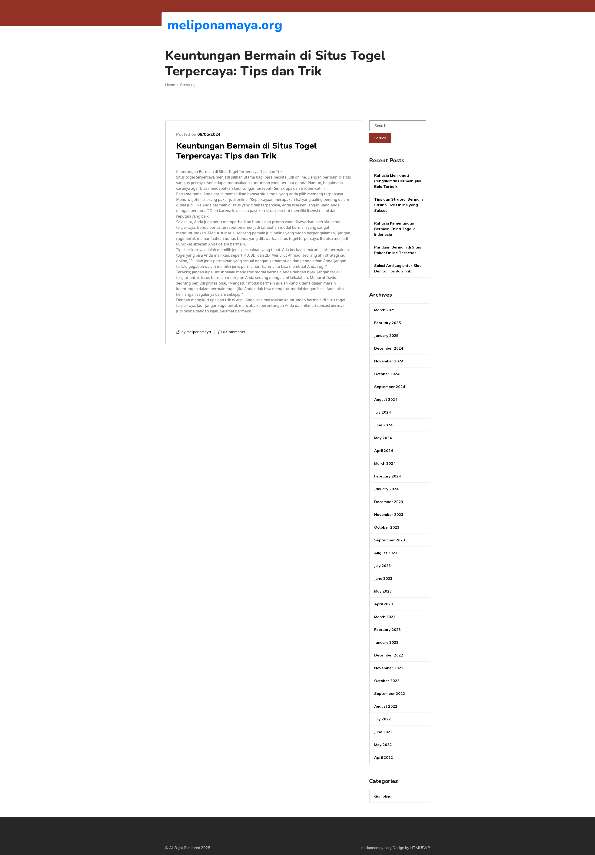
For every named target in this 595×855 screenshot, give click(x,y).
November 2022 (388, 668)
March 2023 (385, 616)
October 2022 (387, 680)
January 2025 (386, 335)
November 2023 (388, 514)
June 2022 (383, 731)
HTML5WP (420, 847)
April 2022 (383, 757)
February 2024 (387, 476)
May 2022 (383, 744)
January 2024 (386, 489)
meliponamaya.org (192, 25)
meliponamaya (199, 331)
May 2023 (383, 591)
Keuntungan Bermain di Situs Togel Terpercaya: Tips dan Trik (246, 151)
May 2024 (383, 437)
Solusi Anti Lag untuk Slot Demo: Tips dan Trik (397, 268)
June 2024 (383, 425)
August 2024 (385, 399)
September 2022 (389, 693)
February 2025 (387, 322)
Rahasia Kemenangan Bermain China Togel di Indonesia (395, 229)
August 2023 (385, 552)
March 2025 (385, 310)
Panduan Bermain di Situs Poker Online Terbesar (397, 250)
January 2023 (386, 642)
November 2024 (388, 361)
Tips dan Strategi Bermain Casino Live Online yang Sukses (398, 205)
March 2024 (385, 463)
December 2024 (388, 348)
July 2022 (382, 719)
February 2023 (387, 629)
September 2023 (389, 540)
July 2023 (382, 565)
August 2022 (385, 706)
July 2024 (382, 412)
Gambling (382, 796)
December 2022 (388, 655)
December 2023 (388, 501)
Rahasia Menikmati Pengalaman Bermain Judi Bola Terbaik (397, 181)
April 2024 (383, 450)
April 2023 (383, 604)
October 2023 (387, 527)
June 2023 (383, 578)
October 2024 (387, 373)
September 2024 (389, 386)
